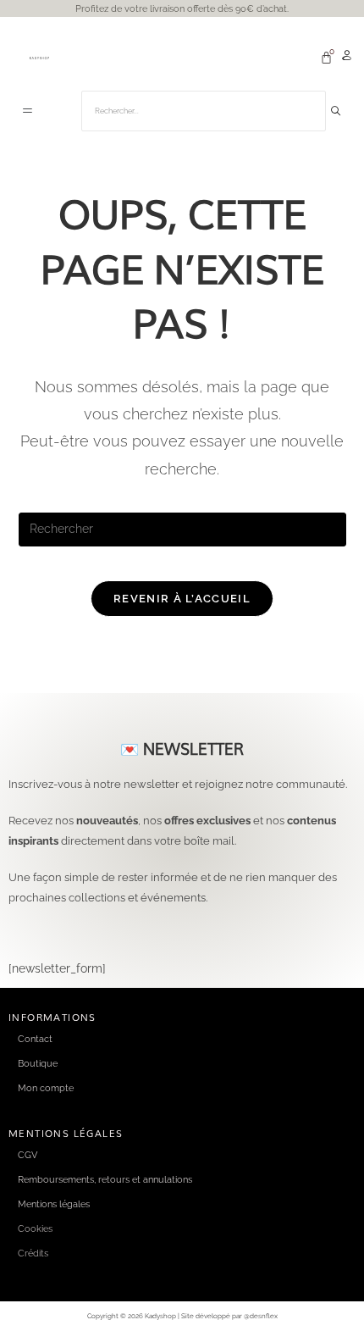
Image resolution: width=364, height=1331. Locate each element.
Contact (35, 1039)
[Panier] (326, 57)
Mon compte (46, 1088)
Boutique (38, 1063)
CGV (27, 1155)
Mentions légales (54, 1204)
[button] (28, 112)
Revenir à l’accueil (182, 598)
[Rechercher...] (336, 111)
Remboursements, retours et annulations (105, 1179)
